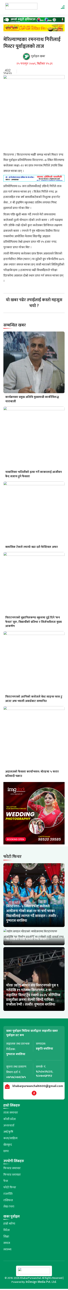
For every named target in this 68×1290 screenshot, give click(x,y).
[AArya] (34, 20)
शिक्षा (6, 1236)
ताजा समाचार (10, 1112)
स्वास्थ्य (7, 1249)
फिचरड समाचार (12, 1168)
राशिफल (8, 1200)
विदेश (6, 1230)
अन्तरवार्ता (8, 1125)
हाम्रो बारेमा (9, 1223)
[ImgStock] (34, 814)
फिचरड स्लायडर (12, 1174)
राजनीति (7, 1193)
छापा (6, 1151)
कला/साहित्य (10, 1138)
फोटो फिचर (9, 1187)
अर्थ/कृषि (8, 1131)
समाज (6, 1243)
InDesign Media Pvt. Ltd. (41, 1281)
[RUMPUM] (34, 28)
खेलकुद (7, 1144)
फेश (5, 1181)
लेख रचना (8, 1206)
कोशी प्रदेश (9, 1119)
